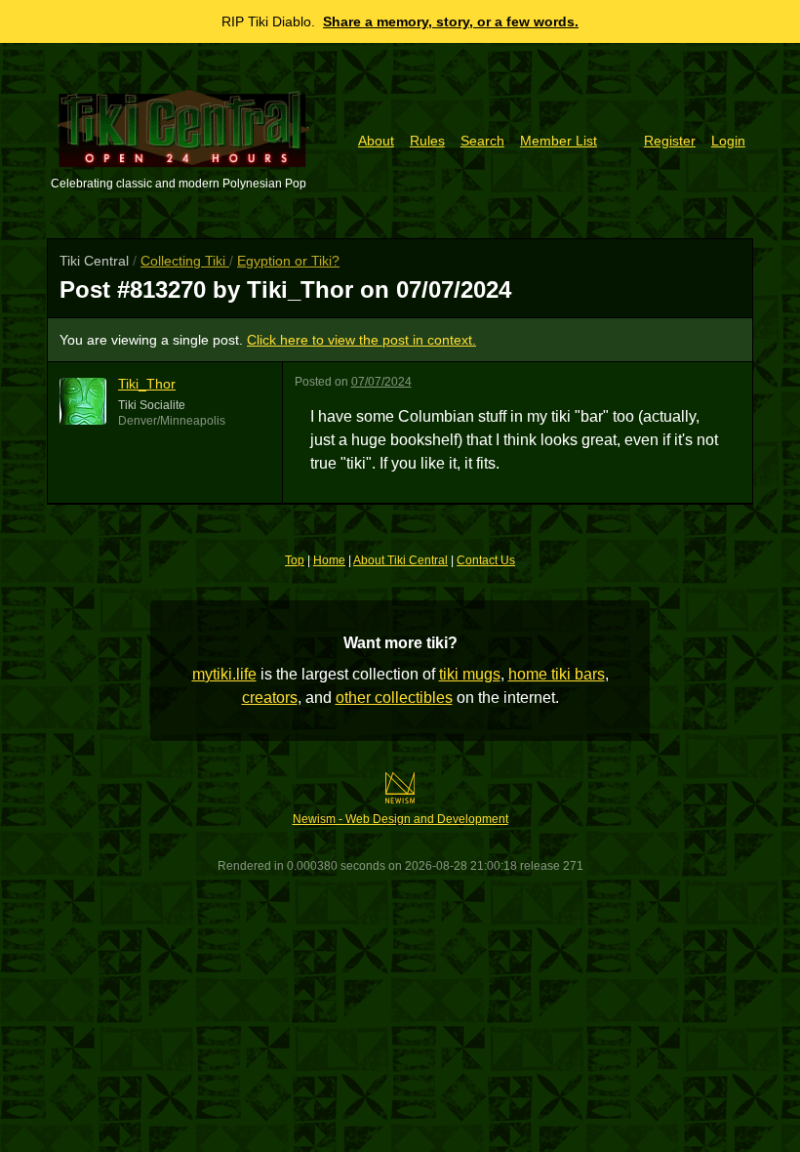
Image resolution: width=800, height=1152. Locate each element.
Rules (427, 140)
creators (270, 697)
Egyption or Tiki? (288, 260)
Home (329, 560)
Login (728, 140)
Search (482, 140)
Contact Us (486, 560)
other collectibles (394, 697)
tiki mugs (469, 674)
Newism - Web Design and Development (400, 819)
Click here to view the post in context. (361, 340)
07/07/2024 (381, 382)
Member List (558, 140)
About (376, 140)
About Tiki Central (400, 560)
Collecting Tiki (184, 260)
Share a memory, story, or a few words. (451, 21)
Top (294, 560)
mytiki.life (224, 674)
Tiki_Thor (147, 383)
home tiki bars (556, 674)
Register (670, 140)
